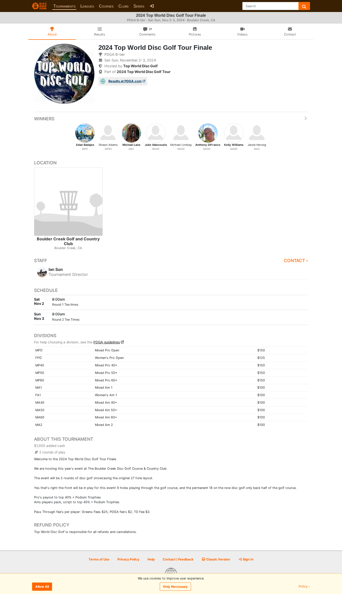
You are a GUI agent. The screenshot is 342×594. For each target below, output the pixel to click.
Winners (44, 118)
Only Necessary (175, 586)
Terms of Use (99, 559)
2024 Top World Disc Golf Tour (143, 72)
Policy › (304, 586)
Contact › (296, 260)
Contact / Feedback (178, 559)
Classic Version (217, 559)
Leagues (87, 6)
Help (151, 559)
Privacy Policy (128, 559)
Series (138, 6)
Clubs (123, 6)
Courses (106, 6)
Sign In (247, 559)
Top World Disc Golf (140, 66)
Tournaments (64, 6)
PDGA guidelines (106, 342)
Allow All (42, 586)
